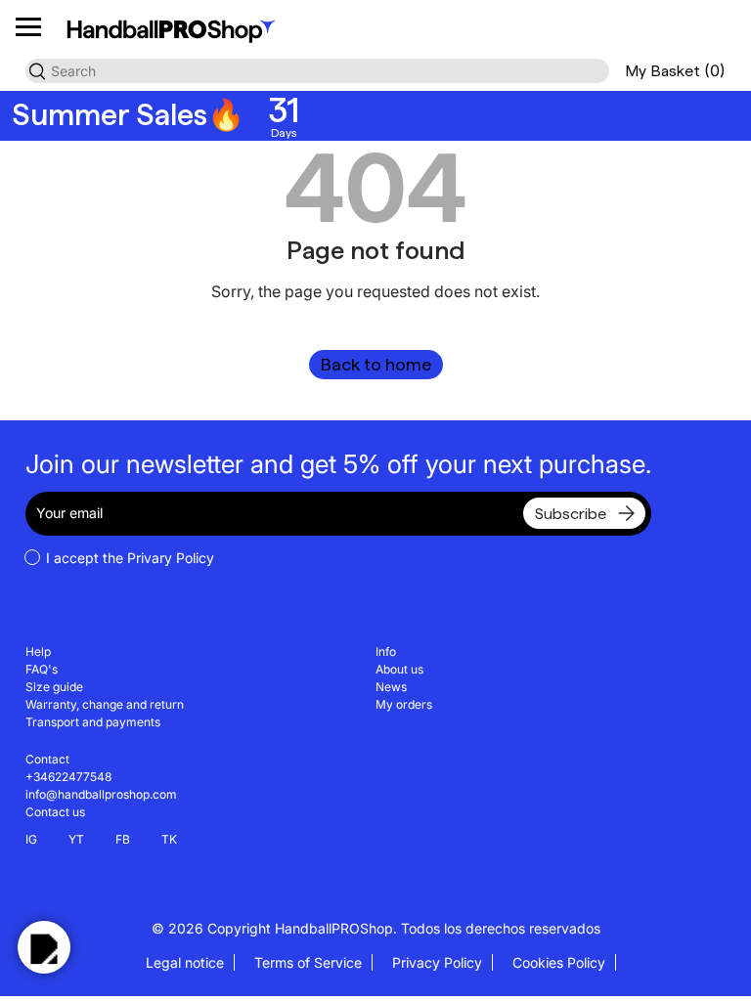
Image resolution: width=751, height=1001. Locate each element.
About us (399, 669)
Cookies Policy (558, 962)
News (391, 686)
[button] (675, 71)
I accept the (130, 557)
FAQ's (41, 669)
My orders (404, 704)
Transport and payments (92, 722)
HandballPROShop (334, 928)
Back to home (376, 364)
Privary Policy (170, 557)
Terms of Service (308, 962)
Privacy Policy (437, 962)
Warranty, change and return (104, 704)
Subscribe (570, 513)
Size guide (54, 686)
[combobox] (317, 71)
